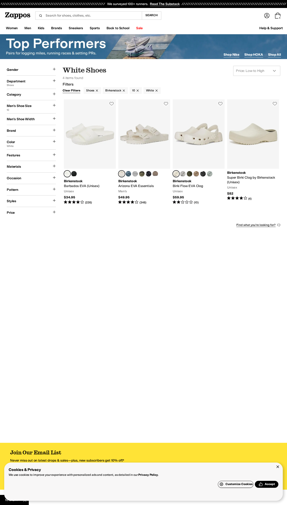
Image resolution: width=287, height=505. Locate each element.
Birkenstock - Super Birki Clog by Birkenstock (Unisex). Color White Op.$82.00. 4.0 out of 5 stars (253, 151)
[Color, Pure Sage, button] (209, 173)
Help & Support (271, 28)
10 (133, 90)
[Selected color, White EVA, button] (67, 173)
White (150, 90)
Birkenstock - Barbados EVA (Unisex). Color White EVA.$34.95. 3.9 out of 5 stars (90, 151)
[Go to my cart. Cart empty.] (278, 15)
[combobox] (88, 15)
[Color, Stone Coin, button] (135, 173)
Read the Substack (165, 4)
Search (151, 15)
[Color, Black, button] (203, 173)
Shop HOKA (253, 55)
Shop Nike (231, 55)
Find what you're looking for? (256, 225)
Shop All (274, 55)
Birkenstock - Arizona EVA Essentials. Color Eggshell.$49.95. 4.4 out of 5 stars (144, 151)
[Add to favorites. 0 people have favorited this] (111, 103)
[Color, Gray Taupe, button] (155, 173)
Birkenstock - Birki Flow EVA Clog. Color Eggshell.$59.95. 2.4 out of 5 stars (199, 151)
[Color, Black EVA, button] (74, 173)
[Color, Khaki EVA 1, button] (141, 173)
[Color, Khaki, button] (189, 173)
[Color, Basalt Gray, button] (128, 173)
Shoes (90, 90)
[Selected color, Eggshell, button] (121, 173)
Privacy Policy (148, 475)
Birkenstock (113, 90)
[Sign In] (267, 15)
